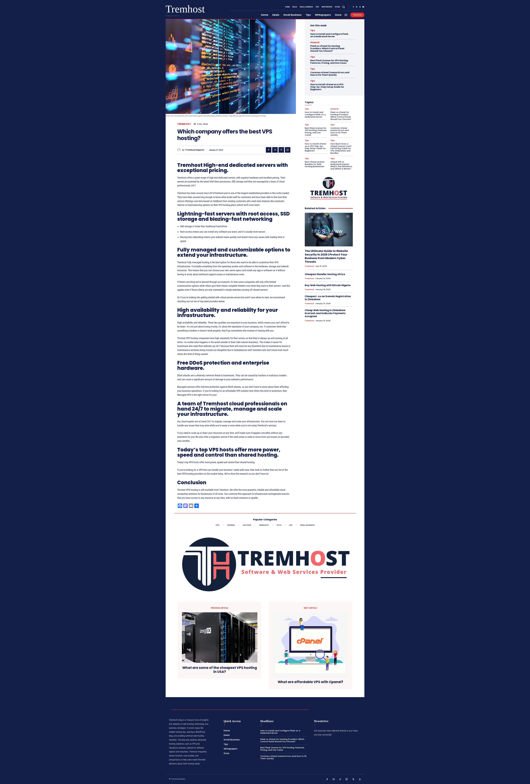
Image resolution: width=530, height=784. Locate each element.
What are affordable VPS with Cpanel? (310, 682)
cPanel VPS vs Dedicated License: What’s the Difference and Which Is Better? (341, 165)
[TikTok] (340, 779)
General (314, 42)
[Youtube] (363, 7)
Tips (312, 30)
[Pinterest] (281, 150)
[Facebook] (353, 7)
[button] (343, 7)
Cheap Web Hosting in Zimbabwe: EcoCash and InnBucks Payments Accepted (325, 313)
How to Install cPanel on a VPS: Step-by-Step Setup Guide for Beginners (327, 87)
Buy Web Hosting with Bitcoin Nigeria (327, 285)
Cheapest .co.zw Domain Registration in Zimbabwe (328, 298)
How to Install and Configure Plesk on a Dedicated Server (329, 35)
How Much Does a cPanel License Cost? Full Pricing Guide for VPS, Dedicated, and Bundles (341, 148)
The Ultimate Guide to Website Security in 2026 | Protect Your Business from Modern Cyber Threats (326, 256)
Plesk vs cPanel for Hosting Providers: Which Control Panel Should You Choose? (327, 48)
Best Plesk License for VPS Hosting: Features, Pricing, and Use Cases (329, 61)
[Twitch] (346, 779)
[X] (360, 7)
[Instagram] (356, 7)
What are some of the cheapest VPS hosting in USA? (219, 670)
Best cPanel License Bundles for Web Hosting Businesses (314, 164)
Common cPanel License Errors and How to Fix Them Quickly (329, 73)
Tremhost (184, 124)
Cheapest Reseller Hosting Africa (325, 274)
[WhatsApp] (287, 150)
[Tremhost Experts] (179, 150)
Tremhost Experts (194, 150)
